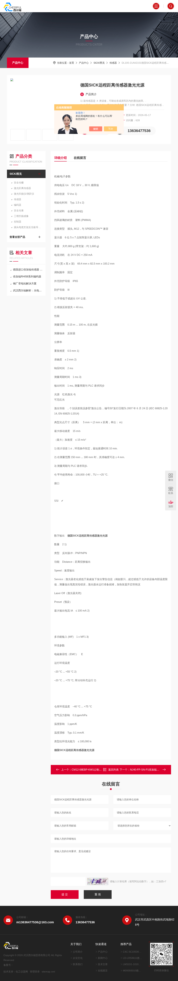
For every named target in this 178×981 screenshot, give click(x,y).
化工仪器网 (22, 971)
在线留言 (80, 158)
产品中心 (17, 62)
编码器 (17, 204)
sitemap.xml (48, 971)
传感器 (113, 62)
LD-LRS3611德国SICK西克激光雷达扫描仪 (132, 958)
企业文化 (78, 958)
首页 (71, 62)
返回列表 (113, 769)
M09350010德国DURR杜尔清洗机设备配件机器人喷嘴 (132, 970)
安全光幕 (19, 210)
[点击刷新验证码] (97, 881)
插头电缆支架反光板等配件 (28, 227)
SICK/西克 (99, 62)
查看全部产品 (17, 236)
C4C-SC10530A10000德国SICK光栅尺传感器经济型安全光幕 (132, 951)
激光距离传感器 (22, 188)
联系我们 (78, 964)
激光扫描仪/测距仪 (24, 193)
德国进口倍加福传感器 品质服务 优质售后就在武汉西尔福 (28, 269)
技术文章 (103, 964)
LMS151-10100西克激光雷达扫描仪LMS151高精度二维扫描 (132, 964)
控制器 (17, 221)
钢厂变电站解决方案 (25, 283)
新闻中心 (103, 958)
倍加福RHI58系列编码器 (27, 276)
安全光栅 (19, 182)
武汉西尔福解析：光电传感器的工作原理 (28, 290)
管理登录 (35, 971)
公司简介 (78, 951)
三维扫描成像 (21, 216)
